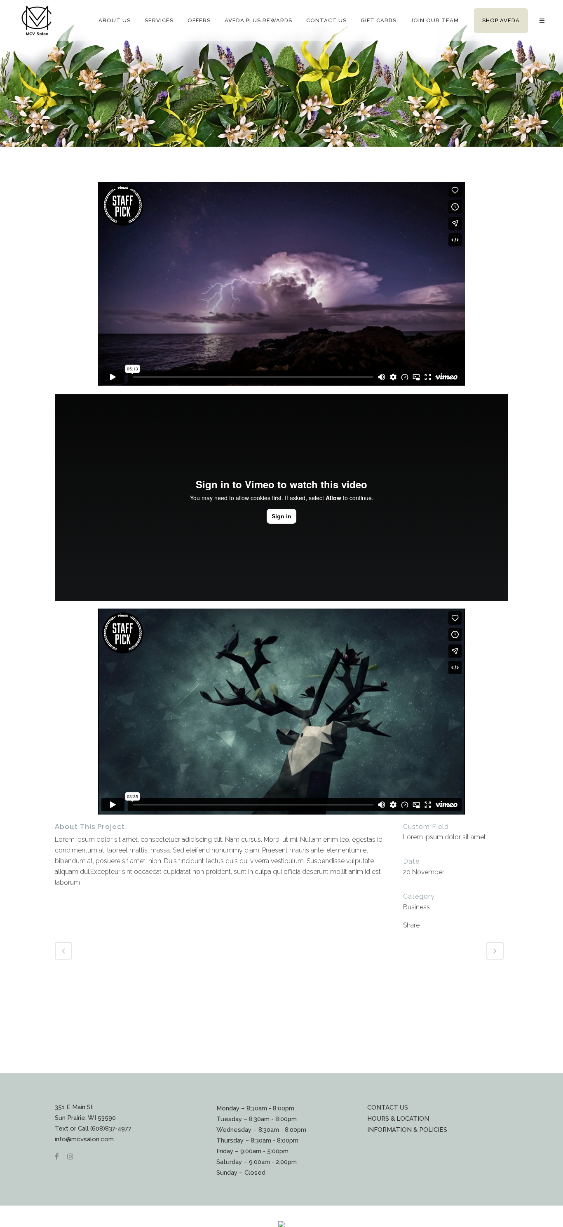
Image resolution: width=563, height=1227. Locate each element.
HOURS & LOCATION (398, 1118)
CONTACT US (387, 1107)
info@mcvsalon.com (84, 1139)
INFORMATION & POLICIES (407, 1129)
